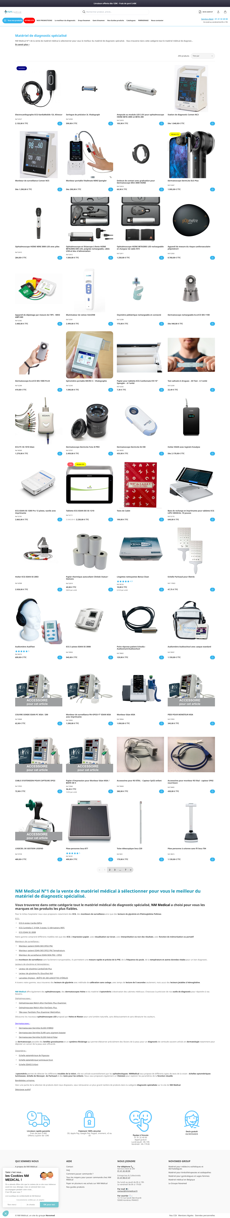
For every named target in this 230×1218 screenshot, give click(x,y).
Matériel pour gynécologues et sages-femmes (189, 1176)
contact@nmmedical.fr (127, 1191)
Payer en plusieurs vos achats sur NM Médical (87, 1183)
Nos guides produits (75, 1187)
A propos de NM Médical (26, 1166)
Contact (69, 1166)
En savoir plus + (22, 44)
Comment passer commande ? (79, 1173)
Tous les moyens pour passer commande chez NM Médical (88, 1178)
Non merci (12, 1204)
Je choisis (30, 1204)
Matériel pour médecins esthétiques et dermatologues (186, 1167)
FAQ (68, 1170)
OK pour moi (49, 1204)
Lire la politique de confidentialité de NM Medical (23, 1196)
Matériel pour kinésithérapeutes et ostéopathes (190, 1172)
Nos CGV (173, 1215)
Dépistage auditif (23, 1089)
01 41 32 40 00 (123, 1171)
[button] (5, 1213)
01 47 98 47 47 (123, 1177)
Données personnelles (205, 1215)
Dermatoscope (21, 1023)
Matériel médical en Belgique (182, 1179)
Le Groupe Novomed (178, 1183)
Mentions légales (186, 1215)
